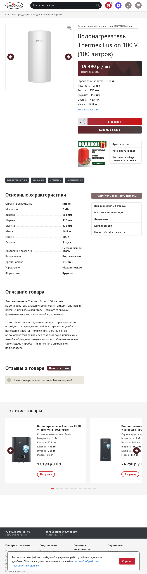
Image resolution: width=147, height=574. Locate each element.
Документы (101, 219)
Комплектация (103, 225)
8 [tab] (85, 488)
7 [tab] (80, 488)
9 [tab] (89, 488)
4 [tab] (66, 488)
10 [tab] (94, 488)
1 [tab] (52, 488)
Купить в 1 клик (109, 130)
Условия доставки (49, 551)
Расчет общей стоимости (109, 232)
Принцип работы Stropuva (110, 205)
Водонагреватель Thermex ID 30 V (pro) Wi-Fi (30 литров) (59, 427)
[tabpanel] (45, 450)
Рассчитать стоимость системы (117, 195)
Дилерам (113, 551)
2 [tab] (57, 488)
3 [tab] (61, 488)
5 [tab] (71, 488)
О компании (11, 551)
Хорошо (127, 561)
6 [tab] (75, 488)
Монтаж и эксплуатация (109, 212)
